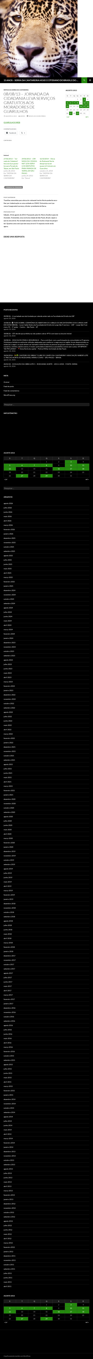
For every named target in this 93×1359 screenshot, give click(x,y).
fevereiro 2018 (9, 947)
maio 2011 (8, 1282)
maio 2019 (8, 882)
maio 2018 (8, 934)
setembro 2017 (9, 969)
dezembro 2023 (9, 642)
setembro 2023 (9, 656)
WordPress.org (9, 395)
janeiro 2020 (8, 847)
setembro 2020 (9, 812)
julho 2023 (8, 664)
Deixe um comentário (37, 116)
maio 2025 (8, 569)
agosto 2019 (8, 869)
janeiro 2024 (8, 638)
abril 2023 (7, 677)
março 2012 (8, 1243)
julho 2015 (8, 1069)
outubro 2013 (9, 1160)
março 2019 (8, 890)
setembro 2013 (9, 1164)
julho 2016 (8, 1030)
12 (67, 106)
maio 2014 (8, 1130)
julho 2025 (8, 560)
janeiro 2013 (8, 1199)
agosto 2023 (8, 660)
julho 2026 (8, 508)
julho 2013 (8, 1173)
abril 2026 (7, 521)
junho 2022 (8, 721)
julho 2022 (8, 716)
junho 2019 (8, 877)
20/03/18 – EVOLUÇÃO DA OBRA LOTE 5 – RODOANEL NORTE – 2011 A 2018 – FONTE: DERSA (40, 364)
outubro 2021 (9, 756)
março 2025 (8, 577)
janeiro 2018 (8, 951)
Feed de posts (9, 386)
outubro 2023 (9, 651)
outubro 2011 (9, 1265)
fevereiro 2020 (9, 843)
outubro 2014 (9, 1108)
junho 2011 (8, 1278)
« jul (67, 117)
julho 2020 (8, 821)
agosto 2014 (8, 1117)
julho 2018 (8, 925)
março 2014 (8, 1138)
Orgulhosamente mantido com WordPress (17, 1356)
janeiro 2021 (8, 795)
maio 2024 (8, 621)
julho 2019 (8, 873)
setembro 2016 (9, 1021)
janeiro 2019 (8, 899)
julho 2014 (8, 1121)
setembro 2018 (9, 917)
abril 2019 (7, 886)
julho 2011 (8, 1273)
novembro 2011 (10, 1260)
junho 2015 (8, 1073)
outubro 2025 (9, 547)
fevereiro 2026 (9, 529)
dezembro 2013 (9, 1151)
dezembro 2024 (9, 590)
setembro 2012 (9, 1217)
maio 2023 (8, 673)
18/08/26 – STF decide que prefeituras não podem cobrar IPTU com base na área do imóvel (38, 334)
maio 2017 (8, 986)
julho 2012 (8, 1225)
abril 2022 (7, 729)
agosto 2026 (8, 503)
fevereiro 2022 (9, 738)
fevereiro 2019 (9, 895)
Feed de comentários (11, 391)
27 (71, 113)
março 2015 (8, 1086)
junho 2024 (8, 616)
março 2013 (8, 1191)
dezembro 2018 (9, 903)
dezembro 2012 (9, 1204)
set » (87, 117)
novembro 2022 (10, 699)
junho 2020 (8, 825)
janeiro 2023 (8, 690)
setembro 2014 (9, 1112)
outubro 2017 (9, 964)
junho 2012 (8, 1230)
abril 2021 (7, 782)
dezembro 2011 (9, 1256)
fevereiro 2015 (9, 1091)
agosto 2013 (8, 1169)
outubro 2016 (9, 1017)
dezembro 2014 (9, 1099)
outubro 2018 (9, 912)
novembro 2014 (10, 1104)
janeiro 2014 (8, 1147)
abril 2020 (7, 834)
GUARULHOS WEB (12, 122)
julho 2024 (8, 612)
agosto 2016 (8, 1025)
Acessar (7, 382)
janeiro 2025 (8, 586)
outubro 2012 (9, 1212)
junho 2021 (8, 773)
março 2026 (8, 525)
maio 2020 (8, 830)
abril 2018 (7, 938)
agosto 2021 (8, 764)
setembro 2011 (9, 1269)
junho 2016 (8, 1034)
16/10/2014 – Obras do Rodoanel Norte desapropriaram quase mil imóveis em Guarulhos (48, 163)
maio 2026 (8, 516)
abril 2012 (7, 1238)
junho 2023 (8, 669)
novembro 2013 (10, 1156)
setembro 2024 (9, 603)
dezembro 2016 (9, 1008)
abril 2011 (7, 1286)
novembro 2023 (10, 647)
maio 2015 (8, 1077)
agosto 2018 (8, 921)
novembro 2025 (10, 542)
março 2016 (8, 1047)
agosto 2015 (8, 1064)
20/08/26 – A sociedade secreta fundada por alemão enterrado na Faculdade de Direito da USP (39, 316)
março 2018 (8, 943)
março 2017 (8, 995)
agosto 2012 (8, 1221)
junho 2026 (8, 512)
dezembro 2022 (9, 695)
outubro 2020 (9, 808)
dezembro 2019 (9, 851)
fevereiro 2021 (9, 790)
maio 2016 (8, 1038)
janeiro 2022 (8, 743)
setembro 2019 (9, 864)
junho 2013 (8, 1178)
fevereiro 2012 (9, 1247)
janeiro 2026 (8, 534)
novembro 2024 (10, 595)
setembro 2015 (9, 1060)
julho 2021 (8, 769)
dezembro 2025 (9, 538)
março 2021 (8, 786)
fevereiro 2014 (9, 1143)
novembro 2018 (10, 908)
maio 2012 (8, 1234)
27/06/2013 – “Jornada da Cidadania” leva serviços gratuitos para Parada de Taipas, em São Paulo (11, 163)
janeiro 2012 (8, 1251)
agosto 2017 (8, 973)
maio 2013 (8, 1182)
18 (88, 106)
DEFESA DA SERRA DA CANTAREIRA (16, 90)
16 (81, 106)
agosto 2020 (8, 816)
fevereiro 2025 (9, 582)
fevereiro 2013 (9, 1195)
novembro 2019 (10, 856)
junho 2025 (8, 564)
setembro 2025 (9, 551)
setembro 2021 (9, 760)
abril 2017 (7, 990)
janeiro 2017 (8, 1004)
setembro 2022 (9, 708)
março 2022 (8, 734)
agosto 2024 (8, 608)
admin (22, 116)
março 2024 (8, 629)
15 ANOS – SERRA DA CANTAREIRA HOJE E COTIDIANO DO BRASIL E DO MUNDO (41, 80)
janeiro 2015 (8, 1095)
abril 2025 (7, 573)
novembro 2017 (10, 960)
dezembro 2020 (9, 799)
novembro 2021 (10, 751)
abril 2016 (7, 1043)
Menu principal (90, 80)
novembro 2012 (10, 1208)
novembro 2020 (10, 803)
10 (84, 103)
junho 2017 (8, 982)
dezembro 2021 (9, 747)
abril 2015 (7, 1082)
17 (84, 106)
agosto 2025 (8, 555)
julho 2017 (8, 977)
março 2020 (8, 838)
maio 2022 (8, 725)
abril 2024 (7, 625)
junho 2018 (8, 930)
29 (77, 113)
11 (88, 103)
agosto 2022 (8, 712)
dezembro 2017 (9, 956)
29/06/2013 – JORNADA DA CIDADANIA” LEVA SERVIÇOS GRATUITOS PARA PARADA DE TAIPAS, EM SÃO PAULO (29, 166)
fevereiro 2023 (9, 686)
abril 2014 (7, 1134)
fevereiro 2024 (9, 634)
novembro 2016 (10, 1012)
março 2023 (8, 682)
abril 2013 (7, 1186)
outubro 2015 (9, 1056)
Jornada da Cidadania (14, 187)
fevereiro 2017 (9, 999)
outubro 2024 (9, 599)
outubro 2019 (9, 860)
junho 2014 (8, 1125)
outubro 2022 (9, 703)
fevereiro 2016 (9, 1051)
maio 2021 (8, 777)
